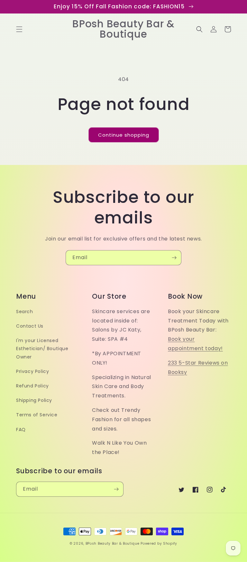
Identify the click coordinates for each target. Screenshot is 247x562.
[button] (19, 29)
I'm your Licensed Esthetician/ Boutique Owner (42, 348)
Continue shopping (123, 134)
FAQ (21, 429)
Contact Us (29, 326)
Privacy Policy (32, 371)
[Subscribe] (174, 257)
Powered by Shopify (159, 543)
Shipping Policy (34, 400)
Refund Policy (32, 386)
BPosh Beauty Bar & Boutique (113, 543)
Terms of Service (37, 415)
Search (24, 311)
